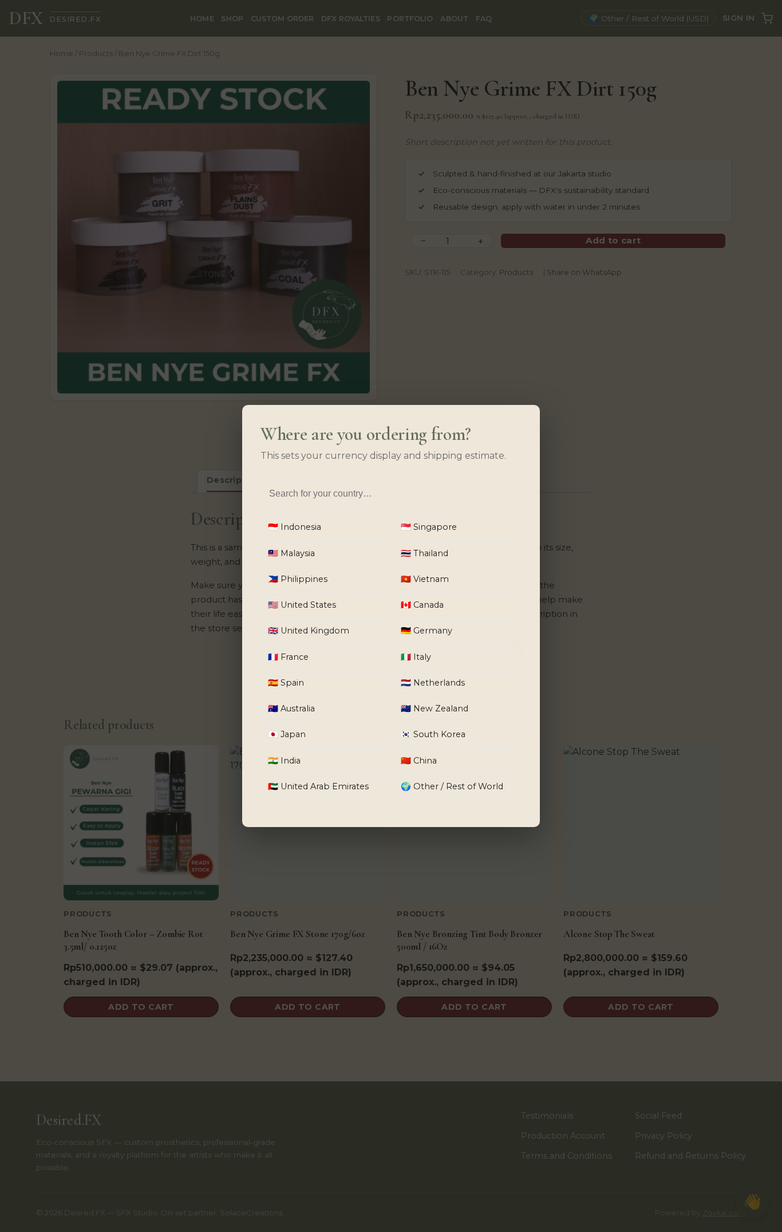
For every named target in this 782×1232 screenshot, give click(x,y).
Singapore (429, 527)
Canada (422, 605)
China (419, 760)
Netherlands (433, 683)
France (288, 657)
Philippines (297, 579)
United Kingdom (308, 630)
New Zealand (434, 708)
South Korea (433, 734)
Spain (286, 683)
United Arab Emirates (318, 786)
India (284, 760)
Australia (291, 708)
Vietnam (425, 579)
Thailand (424, 553)
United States (302, 605)
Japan (287, 734)
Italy (416, 657)
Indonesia (294, 527)
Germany (426, 630)
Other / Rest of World (452, 786)
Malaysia (291, 553)
